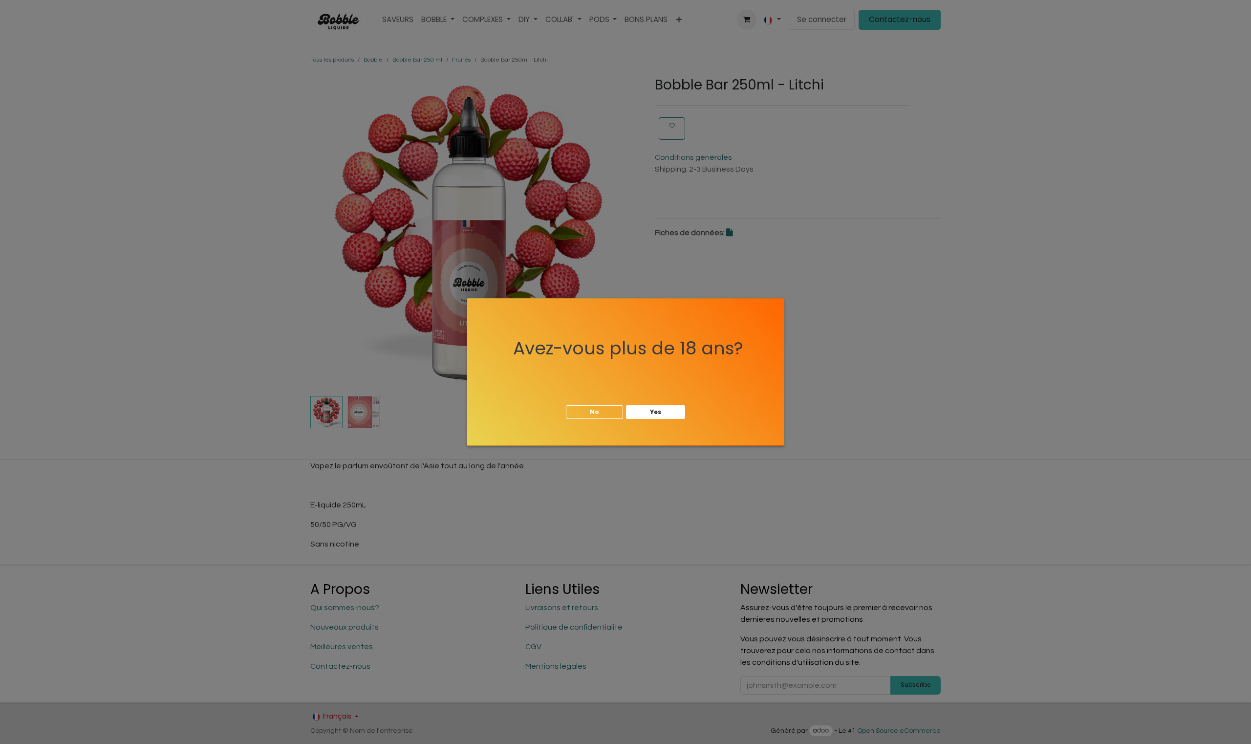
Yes (655, 412)
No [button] (594, 412)
